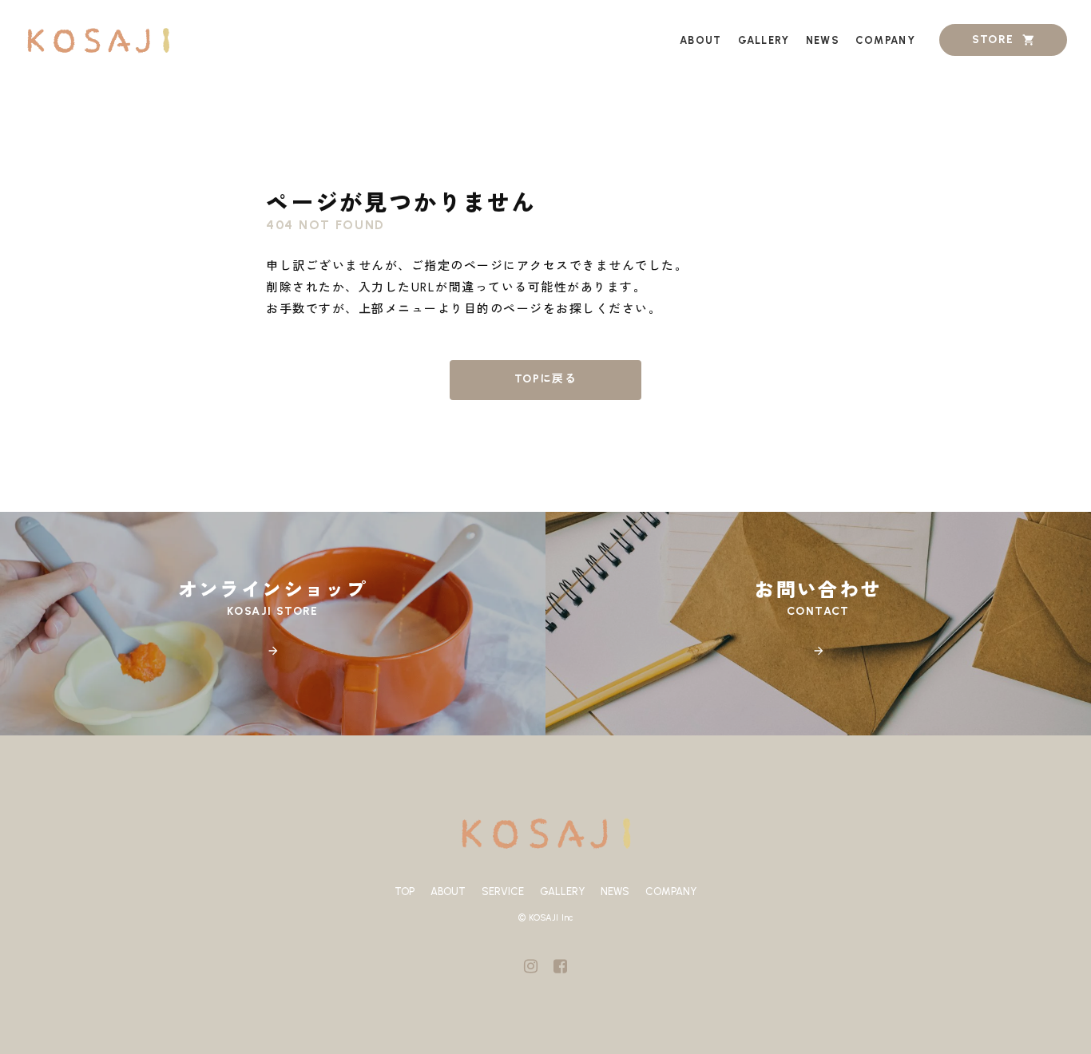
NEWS (615, 891)
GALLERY (562, 891)
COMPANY (670, 891)
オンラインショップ (273, 590)
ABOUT (448, 891)
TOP (405, 891)
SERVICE (503, 891)
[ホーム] (98, 40)
